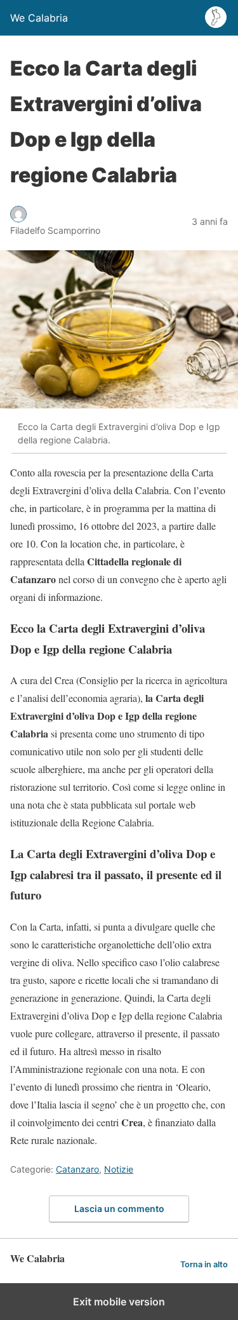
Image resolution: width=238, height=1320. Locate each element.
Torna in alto (204, 1264)
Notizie (118, 1169)
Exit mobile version (119, 1301)
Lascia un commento (119, 1208)
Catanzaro (77, 1169)
